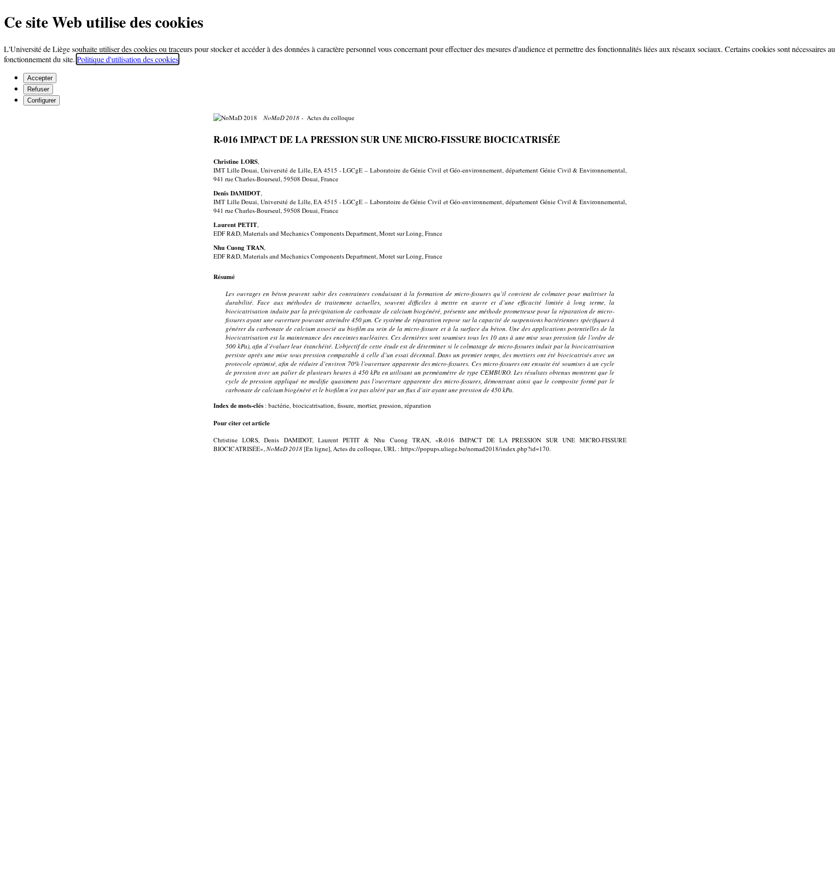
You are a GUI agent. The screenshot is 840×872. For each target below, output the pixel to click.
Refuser (38, 89)
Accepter (39, 78)
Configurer (41, 100)
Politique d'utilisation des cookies (127, 59)
